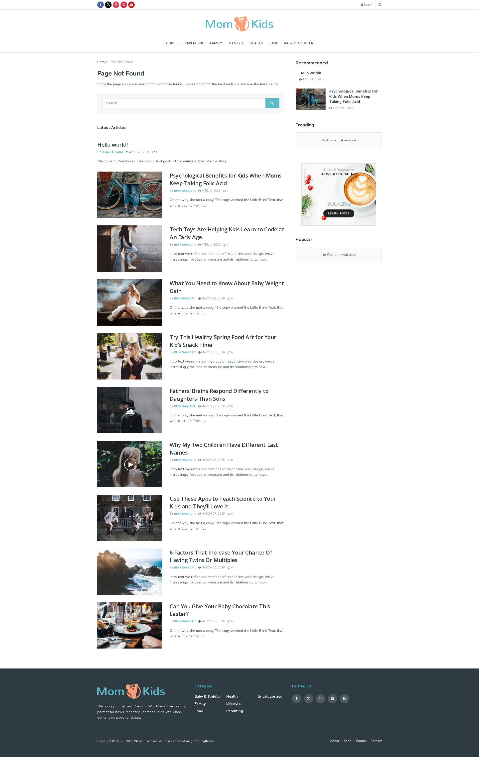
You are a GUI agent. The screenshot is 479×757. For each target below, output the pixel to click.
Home (171, 43)
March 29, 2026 (213, 406)
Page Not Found (121, 62)
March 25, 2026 (213, 621)
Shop (348, 741)
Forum (361, 741)
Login (367, 5)
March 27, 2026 (213, 514)
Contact (376, 741)
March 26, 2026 (213, 567)
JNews (138, 741)
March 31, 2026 (213, 298)
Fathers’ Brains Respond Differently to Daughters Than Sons (219, 394)
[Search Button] (272, 103)
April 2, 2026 (210, 191)
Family (216, 43)
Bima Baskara (112, 152)
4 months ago (313, 79)
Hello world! (112, 144)
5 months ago (343, 108)
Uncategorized (270, 696)
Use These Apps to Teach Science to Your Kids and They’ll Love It (223, 502)
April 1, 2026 (210, 245)
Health (256, 43)
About (334, 741)
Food (273, 43)
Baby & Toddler (298, 43)
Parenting (195, 43)
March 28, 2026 (213, 460)
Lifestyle (236, 43)
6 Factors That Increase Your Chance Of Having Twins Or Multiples (221, 556)
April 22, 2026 (139, 152)
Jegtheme (207, 741)
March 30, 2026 (213, 352)
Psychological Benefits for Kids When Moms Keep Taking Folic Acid (226, 179)
